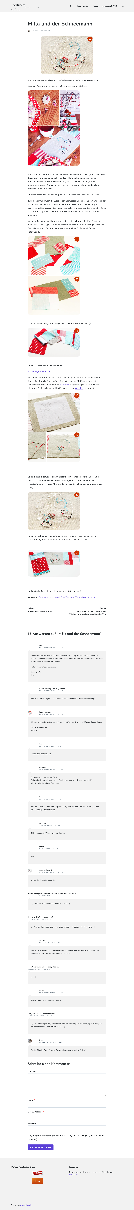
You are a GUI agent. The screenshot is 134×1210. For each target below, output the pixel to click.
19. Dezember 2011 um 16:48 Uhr (51, 691)
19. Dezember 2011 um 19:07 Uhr (51, 714)
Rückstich (64, 384)
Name (31, 1100)
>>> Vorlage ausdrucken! (39, 371)
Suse (33, 31)
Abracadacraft (45, 870)
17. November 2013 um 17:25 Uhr (40, 919)
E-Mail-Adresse (36, 1111)
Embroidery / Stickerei (49, 597)
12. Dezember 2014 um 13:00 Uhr (39, 969)
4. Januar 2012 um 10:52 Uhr (49, 825)
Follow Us (73, 1175)
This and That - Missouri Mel (40, 917)
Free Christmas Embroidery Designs (44, 967)
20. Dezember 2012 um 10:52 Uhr (51, 872)
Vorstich (79, 388)
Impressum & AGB (109, 6)
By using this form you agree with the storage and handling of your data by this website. (66, 1137)
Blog (71, 6)
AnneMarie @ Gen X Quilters (52, 688)
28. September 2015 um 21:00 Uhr (40, 1016)
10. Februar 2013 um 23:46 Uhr (39, 896)
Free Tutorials (83, 6)
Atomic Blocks (26, 1205)
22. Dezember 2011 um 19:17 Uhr (51, 769)
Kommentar (33, 1071)
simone (42, 767)
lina (40, 645)
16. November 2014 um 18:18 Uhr (51, 943)
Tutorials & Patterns (85, 597)
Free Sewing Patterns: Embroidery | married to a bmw (52, 893)
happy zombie (45, 712)
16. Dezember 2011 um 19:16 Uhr (51, 648)
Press (95, 6)
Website (32, 1123)
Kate (41, 990)
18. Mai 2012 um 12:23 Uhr (48, 849)
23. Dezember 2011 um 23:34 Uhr (51, 799)
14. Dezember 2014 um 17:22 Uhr (51, 992)
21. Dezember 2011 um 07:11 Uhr (51, 746)
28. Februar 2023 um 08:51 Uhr (50, 1042)
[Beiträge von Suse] (29, 31)
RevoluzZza (18, 5)
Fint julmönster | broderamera (41, 1013)
